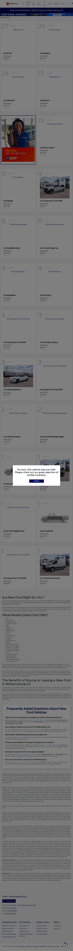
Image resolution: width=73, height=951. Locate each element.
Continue (36, 481)
